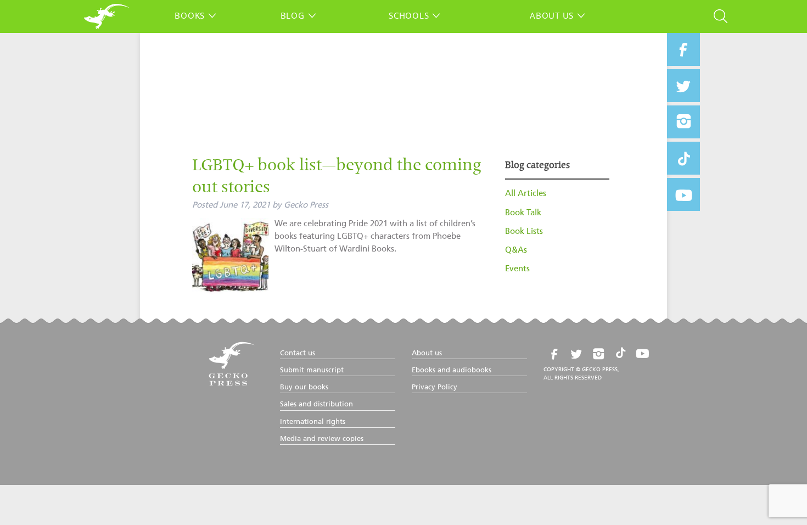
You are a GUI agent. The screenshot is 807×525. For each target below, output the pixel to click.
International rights (312, 422)
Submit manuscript (312, 370)
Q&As (516, 250)
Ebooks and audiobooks (451, 370)
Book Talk (523, 213)
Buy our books (304, 387)
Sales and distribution (316, 404)
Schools (409, 15)
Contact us (297, 353)
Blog (293, 15)
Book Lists (524, 231)
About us (552, 15)
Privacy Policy (434, 387)
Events (517, 269)
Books (190, 15)
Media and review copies (321, 439)
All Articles (525, 193)
